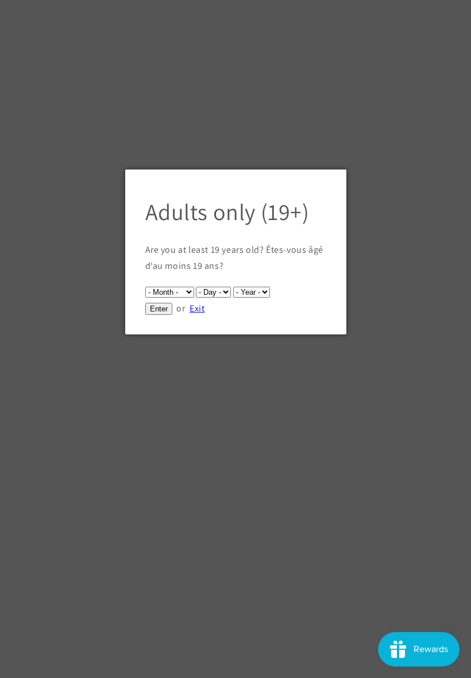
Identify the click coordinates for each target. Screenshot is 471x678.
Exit (197, 308)
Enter (159, 309)
